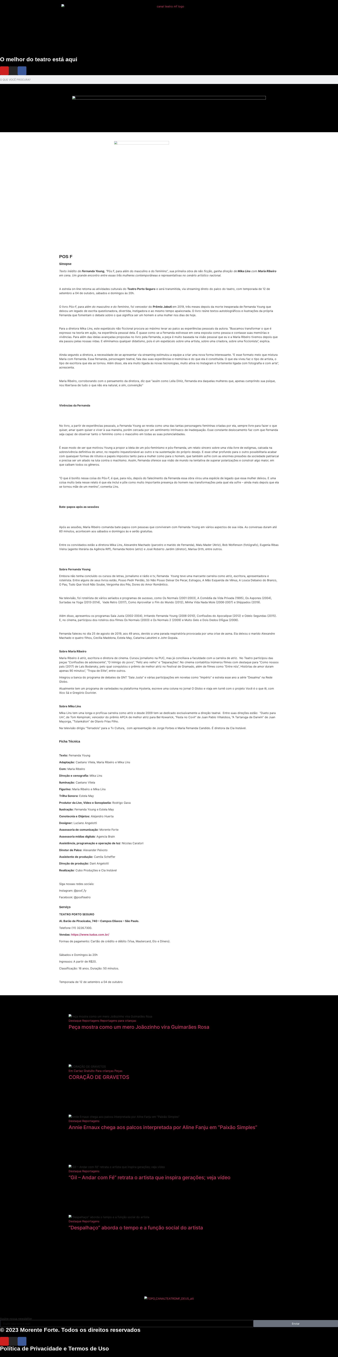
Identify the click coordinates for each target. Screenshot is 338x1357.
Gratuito (89, 1071)
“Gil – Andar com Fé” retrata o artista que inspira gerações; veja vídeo (149, 1177)
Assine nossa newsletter (16, 1318)
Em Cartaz (76, 1071)
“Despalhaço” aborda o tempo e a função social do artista (136, 1228)
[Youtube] (4, 70)
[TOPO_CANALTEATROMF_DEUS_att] (169, 1298)
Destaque (75, 1020)
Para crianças (105, 1071)
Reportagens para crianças (118, 1020)
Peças (118, 1071)
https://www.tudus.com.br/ (90, 934)
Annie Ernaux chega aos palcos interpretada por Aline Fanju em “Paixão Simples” (163, 1127)
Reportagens (90, 1020)
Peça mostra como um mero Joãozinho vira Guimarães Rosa (139, 1027)
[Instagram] (13, 70)
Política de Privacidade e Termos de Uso (54, 1348)
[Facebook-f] (22, 70)
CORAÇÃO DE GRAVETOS (99, 1077)
